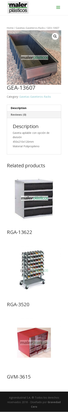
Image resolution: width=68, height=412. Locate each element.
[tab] (34, 108)
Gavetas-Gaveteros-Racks (30, 28)
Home (10, 28)
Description (18, 108)
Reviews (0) (18, 114)
